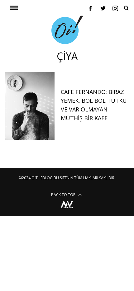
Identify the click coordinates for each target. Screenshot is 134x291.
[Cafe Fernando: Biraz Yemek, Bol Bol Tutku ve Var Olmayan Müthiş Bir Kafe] (30, 106)
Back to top (63, 194)
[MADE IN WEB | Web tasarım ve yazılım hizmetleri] (67, 209)
